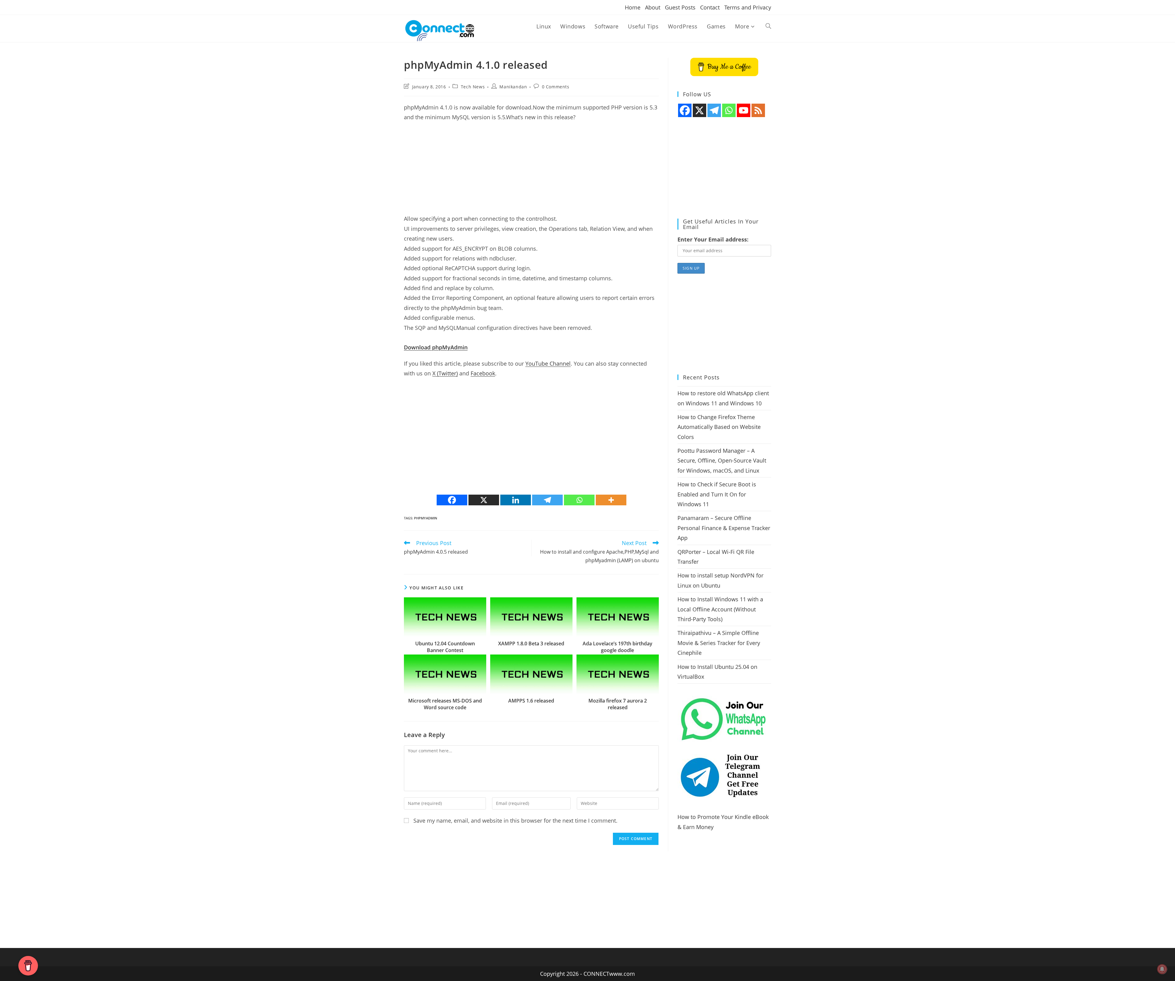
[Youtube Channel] (743, 110)
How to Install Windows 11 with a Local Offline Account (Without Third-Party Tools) (720, 609)
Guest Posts (680, 7)
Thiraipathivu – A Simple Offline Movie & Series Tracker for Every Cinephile (718, 642)
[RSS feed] (758, 110)
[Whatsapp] (579, 500)
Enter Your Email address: (712, 239)
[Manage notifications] (1162, 969)
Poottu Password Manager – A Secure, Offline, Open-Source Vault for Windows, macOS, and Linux (721, 460)
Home (632, 7)
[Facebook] (452, 500)
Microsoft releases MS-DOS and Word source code (445, 704)
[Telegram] (547, 500)
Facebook (483, 373)
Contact (710, 7)
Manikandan (513, 87)
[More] (611, 500)
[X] (483, 500)
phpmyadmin (425, 518)
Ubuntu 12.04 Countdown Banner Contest (445, 647)
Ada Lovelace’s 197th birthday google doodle (617, 647)
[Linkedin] (515, 500)
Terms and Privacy (747, 7)
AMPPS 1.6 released (531, 700)
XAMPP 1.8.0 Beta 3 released (531, 643)
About (652, 7)
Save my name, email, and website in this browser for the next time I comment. (515, 820)
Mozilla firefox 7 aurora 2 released (617, 704)
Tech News (473, 87)
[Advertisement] (531, 171)
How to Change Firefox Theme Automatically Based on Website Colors (719, 427)
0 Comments (555, 87)
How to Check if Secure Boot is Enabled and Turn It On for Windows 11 (716, 494)
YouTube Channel (548, 363)
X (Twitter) (445, 373)
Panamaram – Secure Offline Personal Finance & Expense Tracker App (723, 527)
